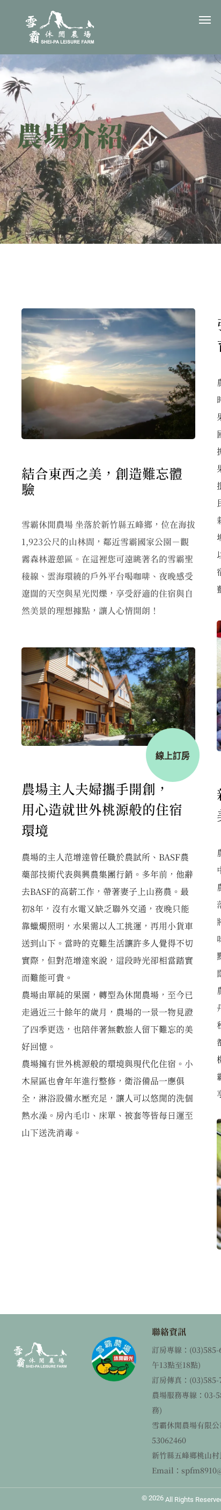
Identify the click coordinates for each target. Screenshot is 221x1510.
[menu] (205, 20)
